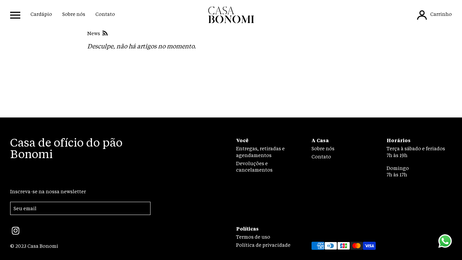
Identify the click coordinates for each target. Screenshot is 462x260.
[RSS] (104, 33)
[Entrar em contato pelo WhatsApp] (445, 242)
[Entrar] (422, 15)
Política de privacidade (263, 245)
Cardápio (41, 14)
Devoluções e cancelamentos (254, 167)
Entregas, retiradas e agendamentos (260, 152)
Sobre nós (73, 14)
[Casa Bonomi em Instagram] (15, 233)
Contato (105, 14)
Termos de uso (253, 237)
